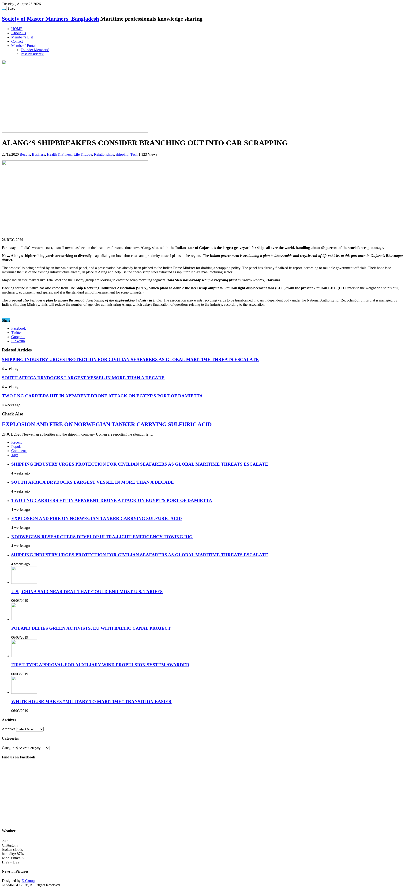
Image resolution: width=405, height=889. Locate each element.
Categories (10, 748)
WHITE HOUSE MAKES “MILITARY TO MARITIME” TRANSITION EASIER (91, 701)
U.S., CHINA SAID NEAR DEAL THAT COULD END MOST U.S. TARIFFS (87, 591)
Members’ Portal (23, 46)
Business (38, 154)
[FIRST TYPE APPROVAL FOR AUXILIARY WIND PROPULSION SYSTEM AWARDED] (24, 656)
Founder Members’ (35, 50)
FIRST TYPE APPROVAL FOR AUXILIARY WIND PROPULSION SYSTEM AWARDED (100, 664)
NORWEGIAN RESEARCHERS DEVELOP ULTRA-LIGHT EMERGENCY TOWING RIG (102, 536)
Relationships (104, 154)
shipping (122, 154)
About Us (18, 33)
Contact (17, 41)
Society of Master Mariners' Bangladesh (50, 19)
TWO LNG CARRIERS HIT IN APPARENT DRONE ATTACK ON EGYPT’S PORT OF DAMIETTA (102, 395)
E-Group (28, 881)
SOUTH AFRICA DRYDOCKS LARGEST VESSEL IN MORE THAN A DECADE (83, 377)
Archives (8, 729)
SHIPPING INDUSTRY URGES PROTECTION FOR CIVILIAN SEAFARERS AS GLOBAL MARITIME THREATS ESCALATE (130, 359)
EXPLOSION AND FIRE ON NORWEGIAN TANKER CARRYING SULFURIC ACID (107, 424)
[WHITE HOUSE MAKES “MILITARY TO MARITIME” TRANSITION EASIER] (24, 692)
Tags (14, 455)
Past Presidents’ (32, 54)
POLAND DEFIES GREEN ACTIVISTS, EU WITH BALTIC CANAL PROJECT (91, 628)
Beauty (25, 154)
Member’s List (22, 37)
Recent (16, 442)
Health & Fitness (59, 154)
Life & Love (83, 154)
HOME (16, 29)
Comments (19, 451)
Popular (17, 446)
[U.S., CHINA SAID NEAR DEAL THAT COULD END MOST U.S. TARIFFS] (24, 582)
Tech (134, 154)
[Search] (4, 9)
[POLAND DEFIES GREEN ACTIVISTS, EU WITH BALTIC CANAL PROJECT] (24, 619)
